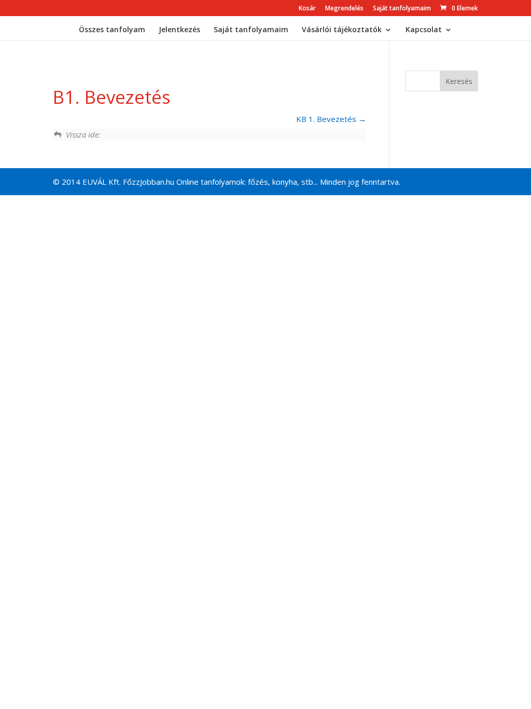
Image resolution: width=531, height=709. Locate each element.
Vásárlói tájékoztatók (342, 30)
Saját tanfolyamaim (402, 8)
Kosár (307, 8)
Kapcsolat (424, 30)
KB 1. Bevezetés (327, 119)
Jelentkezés (179, 30)
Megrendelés (344, 8)
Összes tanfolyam (112, 30)
